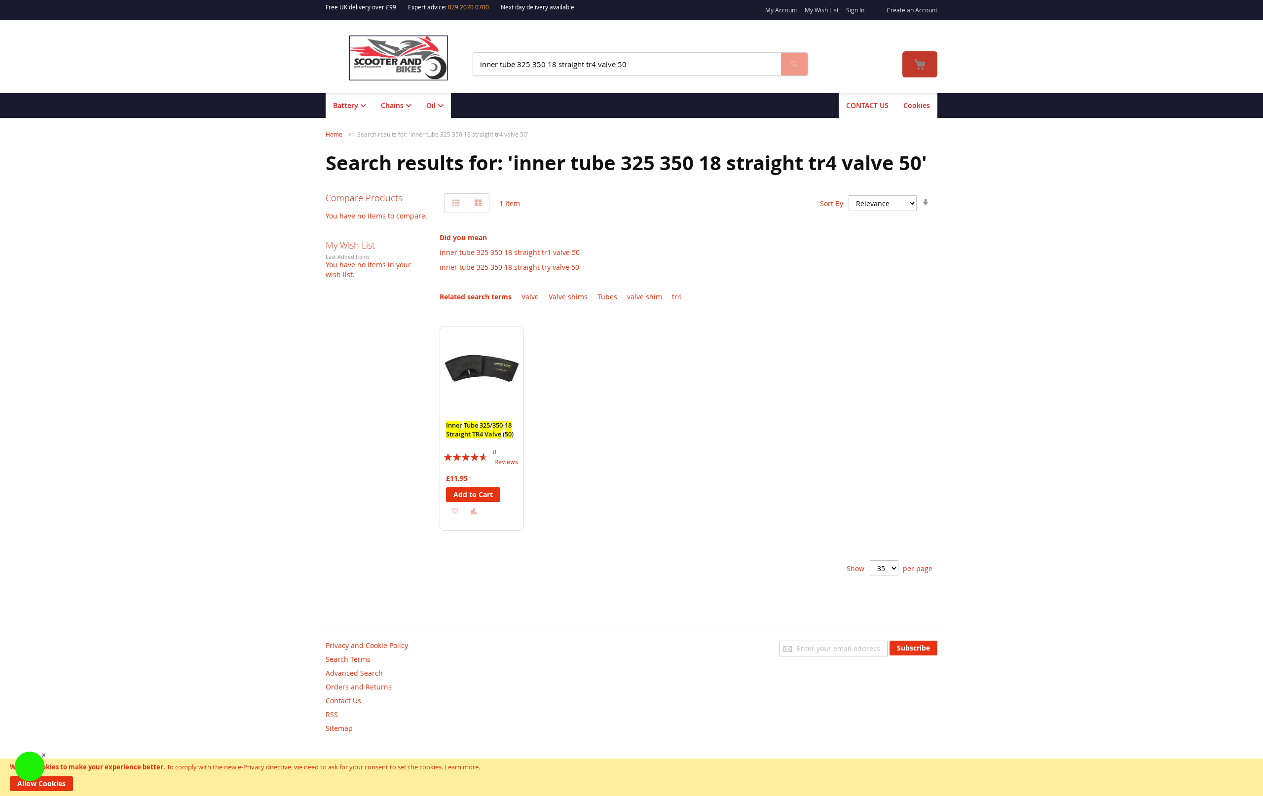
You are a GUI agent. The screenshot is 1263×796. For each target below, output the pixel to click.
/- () (480, 429)
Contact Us (343, 700)
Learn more (462, 766)
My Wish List (822, 10)
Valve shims (568, 296)
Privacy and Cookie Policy (367, 645)
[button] (454, 510)
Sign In (855, 10)
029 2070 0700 (468, 7)
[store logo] (405, 58)
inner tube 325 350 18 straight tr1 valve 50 (510, 252)
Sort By (831, 203)
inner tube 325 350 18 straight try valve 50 (509, 267)
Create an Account (912, 10)
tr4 (676, 296)
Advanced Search (354, 673)
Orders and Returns (359, 686)
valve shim (644, 296)
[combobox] (627, 64)
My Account (781, 10)
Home (335, 134)
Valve (530, 296)
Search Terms (348, 659)
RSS (332, 714)
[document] (631, 777)
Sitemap (339, 728)
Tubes (607, 296)
